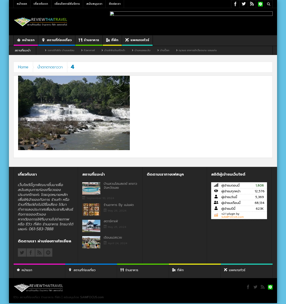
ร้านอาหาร (91, 40)
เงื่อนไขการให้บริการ (67, 4)
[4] (74, 112)
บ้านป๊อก (155, 50)
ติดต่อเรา (115, 4)
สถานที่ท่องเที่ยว (59, 40)
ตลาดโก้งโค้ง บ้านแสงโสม (51, 50)
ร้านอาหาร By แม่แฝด (119, 205)
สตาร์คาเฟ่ (111, 221)
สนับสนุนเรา (94, 4)
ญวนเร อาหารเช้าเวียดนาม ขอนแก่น (189, 50)
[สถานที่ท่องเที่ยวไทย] (40, 21)
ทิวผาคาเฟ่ (80, 50)
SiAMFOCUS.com (232, 217)
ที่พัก (114, 40)
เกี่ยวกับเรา (41, 4)
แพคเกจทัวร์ (139, 40)
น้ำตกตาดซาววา (50, 67)
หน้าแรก (22, 4)
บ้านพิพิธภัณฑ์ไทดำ (105, 50)
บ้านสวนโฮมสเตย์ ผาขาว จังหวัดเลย (120, 186)
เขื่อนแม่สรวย (113, 237)
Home (23, 67)
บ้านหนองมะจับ (133, 50)
